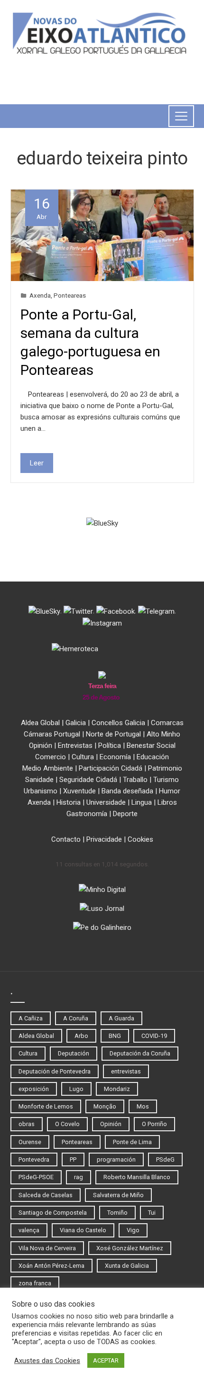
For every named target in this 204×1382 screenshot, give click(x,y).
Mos (143, 1106)
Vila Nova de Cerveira (47, 1248)
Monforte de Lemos (46, 1106)
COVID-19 (154, 1035)
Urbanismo (40, 791)
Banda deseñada (127, 791)
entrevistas (126, 1071)
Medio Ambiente (47, 768)
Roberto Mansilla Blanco (136, 1177)
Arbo (81, 1035)
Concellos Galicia (118, 722)
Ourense (30, 1142)
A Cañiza (31, 1018)
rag (78, 1177)
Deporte (125, 813)
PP (73, 1159)
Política (109, 745)
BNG (115, 1035)
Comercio (50, 757)
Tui (152, 1212)
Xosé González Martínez (129, 1248)
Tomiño (117, 1212)
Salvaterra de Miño (118, 1195)
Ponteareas (70, 295)
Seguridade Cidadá (88, 779)
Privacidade (104, 839)
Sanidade (39, 779)
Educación (153, 757)
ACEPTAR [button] (106, 1360)
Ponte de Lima (132, 1142)
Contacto (66, 839)
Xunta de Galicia (127, 1265)
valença (29, 1230)
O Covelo (67, 1123)
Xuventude (79, 791)
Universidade (106, 802)
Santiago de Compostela (53, 1212)
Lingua (141, 802)
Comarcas (167, 722)
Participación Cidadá (110, 768)
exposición (34, 1088)
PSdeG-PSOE (36, 1177)
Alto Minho (163, 734)
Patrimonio (165, 768)
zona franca (35, 1283)
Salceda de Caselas (46, 1195)
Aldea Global (40, 722)
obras (27, 1123)
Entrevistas (75, 745)
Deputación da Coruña (140, 1053)
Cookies (140, 839)
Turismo (166, 779)
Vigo (133, 1230)
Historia (68, 802)
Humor (169, 791)
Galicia (75, 722)
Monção (104, 1106)
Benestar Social (151, 745)
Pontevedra (34, 1159)
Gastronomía (86, 813)
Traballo (135, 779)
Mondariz (117, 1088)
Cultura (83, 757)
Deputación (73, 1053)
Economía (115, 757)
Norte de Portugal (113, 734)
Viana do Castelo (83, 1230)
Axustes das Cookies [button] (47, 1360)
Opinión (40, 745)
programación (116, 1159)
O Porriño (154, 1123)
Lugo (76, 1088)
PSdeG (165, 1159)
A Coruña (75, 1018)
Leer (37, 463)
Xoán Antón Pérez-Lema (51, 1265)
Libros (167, 802)
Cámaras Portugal (52, 734)
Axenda (40, 295)
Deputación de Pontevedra (55, 1071)
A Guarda (121, 1018)
